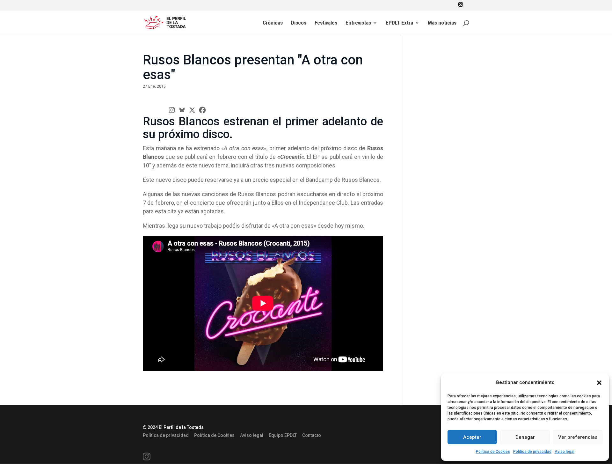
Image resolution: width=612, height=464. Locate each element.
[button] (599, 382)
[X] (192, 110)
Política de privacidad (532, 451)
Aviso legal (564, 451)
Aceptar (472, 437)
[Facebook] (202, 110)
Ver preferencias (577, 437)
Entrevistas (358, 23)
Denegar (525, 437)
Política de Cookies (493, 451)
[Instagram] (171, 110)
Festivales (326, 23)
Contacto (311, 435)
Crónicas (273, 23)
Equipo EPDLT (283, 435)
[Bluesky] (182, 110)
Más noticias (442, 23)
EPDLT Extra (399, 23)
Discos (298, 23)
